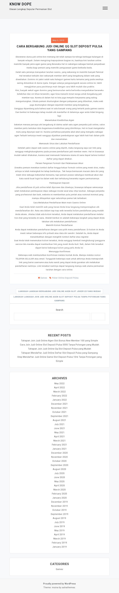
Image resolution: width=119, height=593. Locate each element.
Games (43, 278)
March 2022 (59, 391)
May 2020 (59, 481)
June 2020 (59, 477)
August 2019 (59, 518)
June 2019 (59, 526)
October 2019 (59, 510)
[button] (105, 8)
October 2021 (59, 412)
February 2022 (59, 396)
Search (59, 310)
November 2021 (59, 408)
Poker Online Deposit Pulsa (65, 278)
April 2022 (59, 387)
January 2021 (59, 449)
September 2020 (59, 465)
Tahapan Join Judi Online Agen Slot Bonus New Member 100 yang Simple (59, 340)
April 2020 (59, 485)
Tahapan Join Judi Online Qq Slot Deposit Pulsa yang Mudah (59, 349)
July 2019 (59, 522)
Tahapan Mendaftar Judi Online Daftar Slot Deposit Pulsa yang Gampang (59, 353)
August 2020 (59, 469)
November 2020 (59, 457)
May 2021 (59, 432)
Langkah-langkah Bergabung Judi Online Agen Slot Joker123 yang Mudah (59, 291)
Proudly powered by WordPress (59, 584)
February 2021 (59, 445)
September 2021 (59, 416)
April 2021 (59, 436)
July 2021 (59, 424)
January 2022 (59, 400)
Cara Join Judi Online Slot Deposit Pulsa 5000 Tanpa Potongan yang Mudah (59, 345)
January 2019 (59, 547)
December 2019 (59, 502)
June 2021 (59, 428)
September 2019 (59, 514)
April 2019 (59, 534)
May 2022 (59, 383)
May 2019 (59, 530)
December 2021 (59, 404)
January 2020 (59, 498)
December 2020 (59, 453)
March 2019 (59, 538)
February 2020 (59, 494)
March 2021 (59, 440)
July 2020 (59, 473)
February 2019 (59, 543)
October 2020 (59, 461)
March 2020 (59, 489)
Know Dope (20, 4)
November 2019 (59, 506)
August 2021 (59, 420)
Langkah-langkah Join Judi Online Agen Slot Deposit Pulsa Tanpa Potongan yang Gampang (59, 299)
